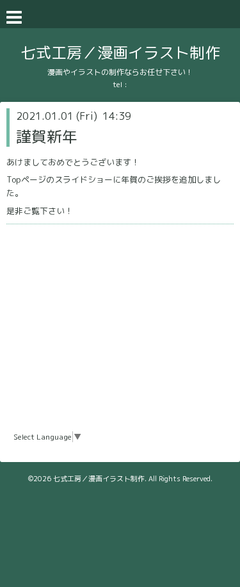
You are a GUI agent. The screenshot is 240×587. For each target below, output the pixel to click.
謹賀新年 (46, 136)
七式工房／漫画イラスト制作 (120, 52)
